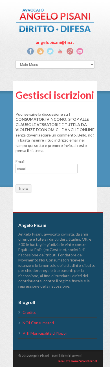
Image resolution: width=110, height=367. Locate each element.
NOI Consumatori (38, 322)
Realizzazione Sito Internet (77, 361)
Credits (29, 312)
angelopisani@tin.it (55, 42)
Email (20, 161)
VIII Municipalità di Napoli (45, 333)
